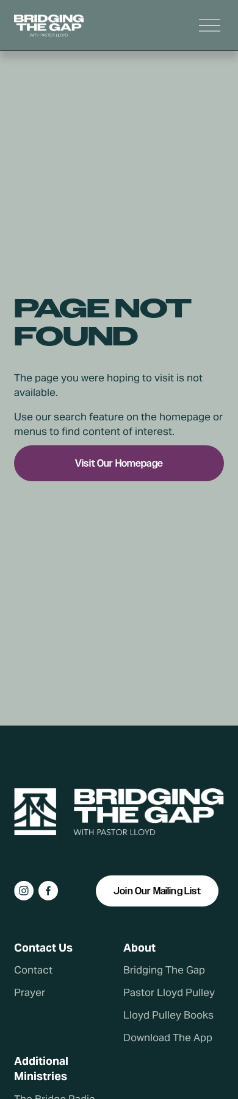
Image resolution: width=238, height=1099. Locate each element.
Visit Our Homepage (119, 463)
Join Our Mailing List (157, 891)
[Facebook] (48, 890)
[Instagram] (24, 890)
